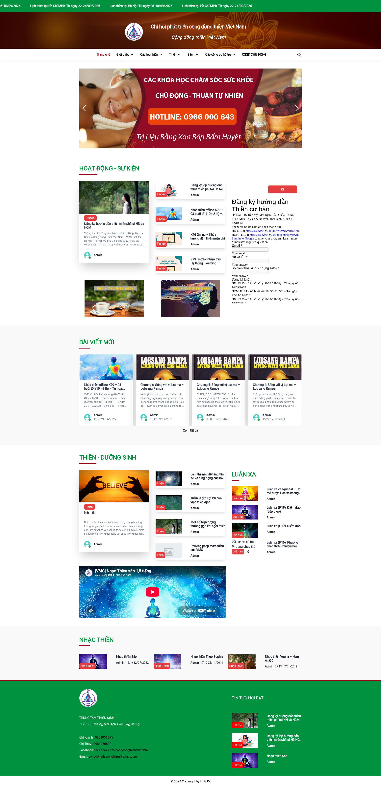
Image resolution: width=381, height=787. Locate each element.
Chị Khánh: (96, 737)
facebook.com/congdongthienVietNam (121, 750)
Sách (191, 54)
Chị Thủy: (95, 744)
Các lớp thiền (149, 54)
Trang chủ (103, 54)
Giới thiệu (122, 54)
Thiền (172, 54)
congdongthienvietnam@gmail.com (113, 756)
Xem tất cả (190, 430)
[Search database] (298, 54)
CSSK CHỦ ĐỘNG (254, 54)
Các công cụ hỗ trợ (218, 54)
